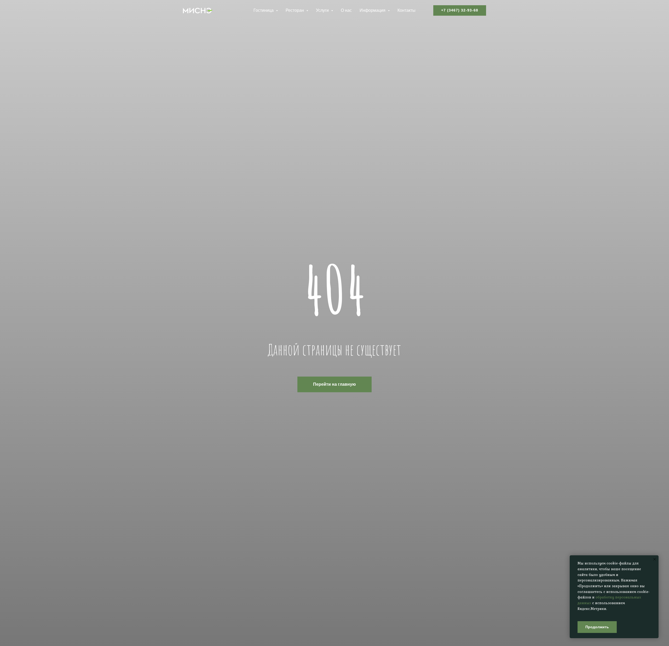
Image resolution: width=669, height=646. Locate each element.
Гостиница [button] (264, 10)
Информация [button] (373, 10)
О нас (346, 10)
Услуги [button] (323, 10)
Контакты (406, 10)
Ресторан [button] (295, 10)
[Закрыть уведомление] (654, 559)
